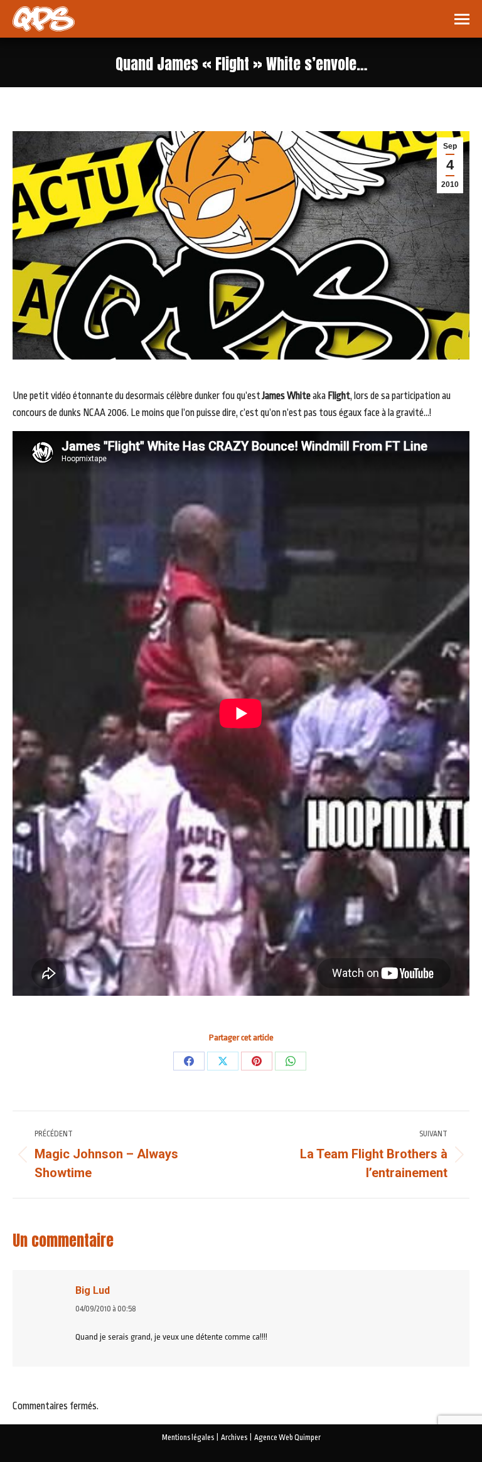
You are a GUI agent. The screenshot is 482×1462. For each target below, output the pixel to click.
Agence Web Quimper (287, 1437)
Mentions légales (188, 1437)
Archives (234, 1437)
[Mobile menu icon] (461, 19)
